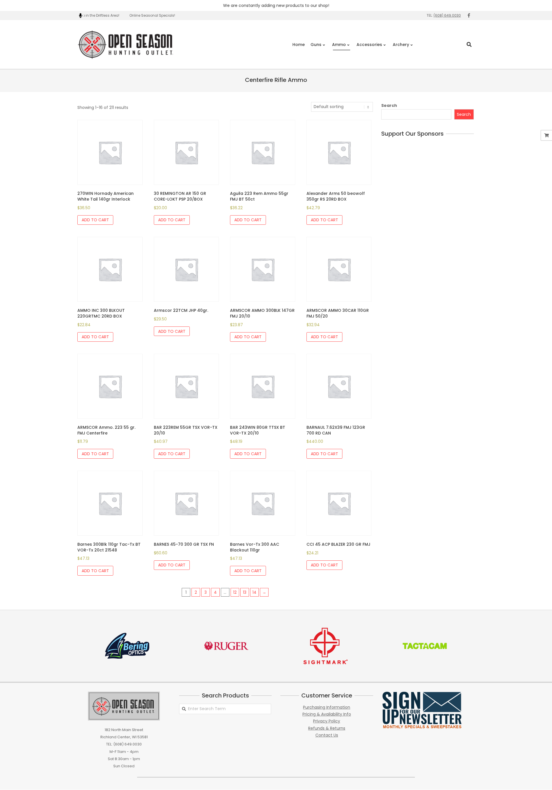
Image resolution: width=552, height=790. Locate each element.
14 (254, 592)
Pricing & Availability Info (326, 714)
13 (244, 592)
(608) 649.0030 (447, 15)
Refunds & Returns (326, 728)
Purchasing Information (326, 707)
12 (235, 592)
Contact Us (326, 735)
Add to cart (95, 220)
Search (389, 105)
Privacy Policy (326, 721)
